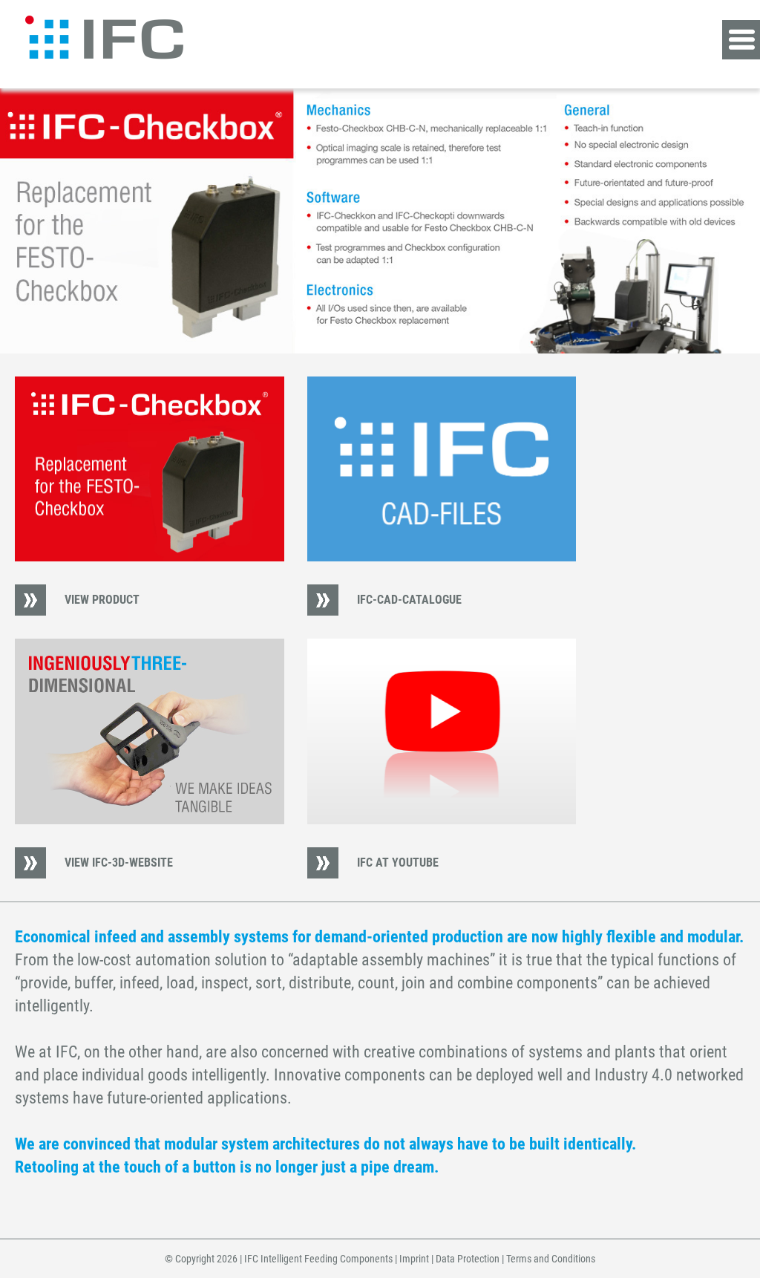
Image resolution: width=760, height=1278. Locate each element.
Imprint (414, 1259)
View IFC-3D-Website (119, 862)
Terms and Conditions (550, 1259)
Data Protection (467, 1259)
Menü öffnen (741, 39)
